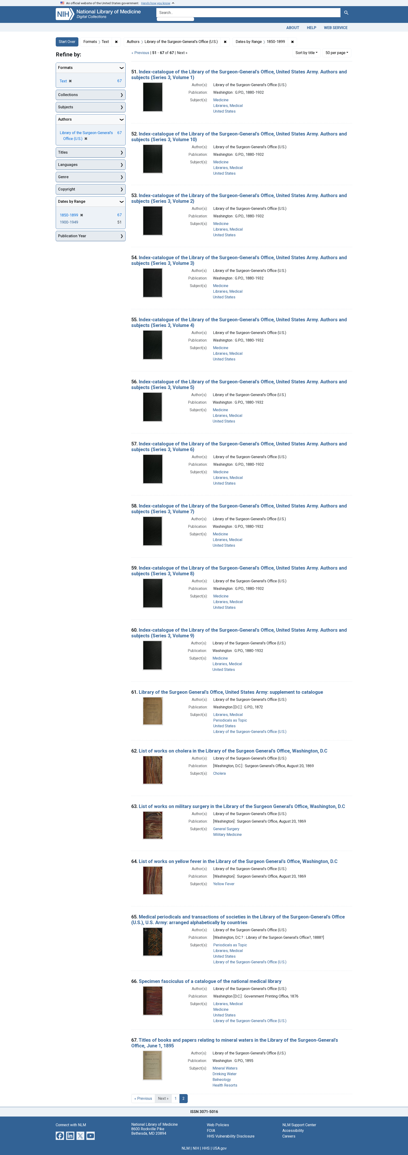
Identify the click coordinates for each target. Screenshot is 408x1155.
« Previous (140, 53)
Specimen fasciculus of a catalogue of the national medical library (210, 981)
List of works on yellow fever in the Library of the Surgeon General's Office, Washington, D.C (238, 861)
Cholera (219, 773)
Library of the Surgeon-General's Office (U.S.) (249, 731)
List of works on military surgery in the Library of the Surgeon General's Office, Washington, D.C (242, 806)
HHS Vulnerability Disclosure (231, 1136)
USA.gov (220, 1148)
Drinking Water (224, 1074)
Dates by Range (71, 201)
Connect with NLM (71, 1125)
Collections (68, 95)
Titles (63, 152)
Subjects (65, 107)
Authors (65, 119)
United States (224, 111)
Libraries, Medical (228, 105)
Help (311, 27)
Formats (65, 67)
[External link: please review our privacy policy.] (60, 1135)
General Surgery (226, 829)
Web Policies (218, 1125)
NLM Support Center (299, 1125)
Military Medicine (227, 834)
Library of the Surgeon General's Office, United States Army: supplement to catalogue (231, 692)
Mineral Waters (225, 1068)
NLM (186, 1148)
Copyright (66, 189)
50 (335, 52)
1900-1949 (69, 222)
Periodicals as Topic (230, 720)
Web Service (336, 27)
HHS (206, 1148)
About (292, 27)
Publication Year (72, 236)
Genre (63, 177)
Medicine (221, 100)
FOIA (211, 1130)
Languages (68, 164)
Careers (288, 1136)
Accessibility (293, 1130)
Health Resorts (224, 1085)
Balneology (221, 1079)
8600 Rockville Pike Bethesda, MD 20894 (148, 1131)
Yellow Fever (223, 884)
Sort (305, 53)
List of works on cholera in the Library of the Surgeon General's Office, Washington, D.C (233, 751)
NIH (196, 1148)
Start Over (67, 41)
